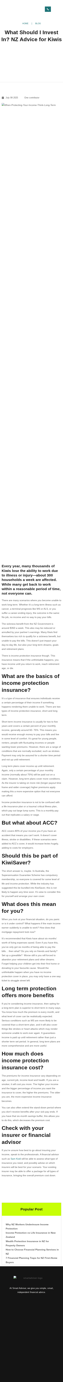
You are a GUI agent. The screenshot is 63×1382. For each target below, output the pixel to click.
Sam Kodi (16, 1158)
